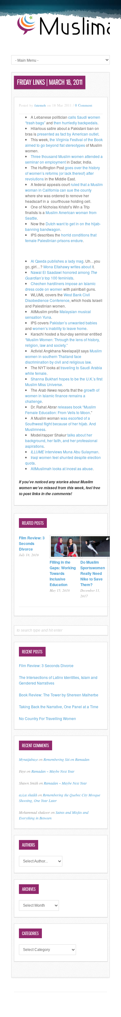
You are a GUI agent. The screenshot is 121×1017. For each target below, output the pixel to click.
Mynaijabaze (28, 759)
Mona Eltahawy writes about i (68, 266)
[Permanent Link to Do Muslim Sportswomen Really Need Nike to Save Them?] (97, 556)
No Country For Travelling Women (47, 718)
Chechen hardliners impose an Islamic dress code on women (60, 286)
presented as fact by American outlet (67, 133)
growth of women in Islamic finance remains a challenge (62, 395)
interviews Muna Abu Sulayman (64, 451)
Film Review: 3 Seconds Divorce (32, 543)
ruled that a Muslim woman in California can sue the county (64, 187)
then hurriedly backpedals (75, 122)
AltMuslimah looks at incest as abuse (62, 468)
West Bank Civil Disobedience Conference (57, 297)
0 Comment (83, 105)
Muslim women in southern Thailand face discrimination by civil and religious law (63, 356)
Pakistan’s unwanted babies (73, 322)
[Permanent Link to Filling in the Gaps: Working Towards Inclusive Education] (66, 556)
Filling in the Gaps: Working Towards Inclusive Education (63, 573)
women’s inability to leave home (60, 328)
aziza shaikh (28, 794)
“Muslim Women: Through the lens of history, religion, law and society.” (62, 342)
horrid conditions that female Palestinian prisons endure (60, 237)
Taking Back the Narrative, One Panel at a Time (58, 706)
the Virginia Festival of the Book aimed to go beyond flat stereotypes (64, 142)
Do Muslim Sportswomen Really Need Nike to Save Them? (92, 573)
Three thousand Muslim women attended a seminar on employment (64, 159)
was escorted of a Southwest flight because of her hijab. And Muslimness (60, 423)
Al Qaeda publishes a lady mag (57, 261)
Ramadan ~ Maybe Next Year (52, 771)
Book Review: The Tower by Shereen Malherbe (58, 694)
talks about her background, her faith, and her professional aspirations (61, 440)
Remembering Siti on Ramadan (66, 759)
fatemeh (40, 105)
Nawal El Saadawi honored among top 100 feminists (61, 275)
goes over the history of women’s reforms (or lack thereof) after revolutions (62, 173)
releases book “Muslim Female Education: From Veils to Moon (60, 409)
